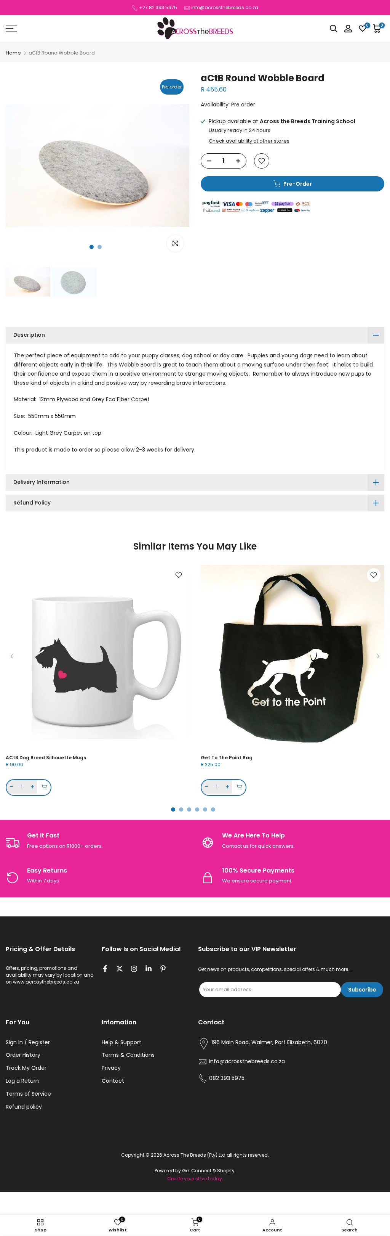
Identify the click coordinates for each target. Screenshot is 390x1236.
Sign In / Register (28, 1042)
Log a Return (22, 1081)
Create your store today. (195, 1179)
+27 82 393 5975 (158, 7)
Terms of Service (28, 1094)
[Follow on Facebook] (105, 969)
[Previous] (12, 656)
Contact (113, 1081)
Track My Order (26, 1068)
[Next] (377, 656)
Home (13, 52)
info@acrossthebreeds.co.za (224, 7)
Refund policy (24, 1107)
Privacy (111, 1068)
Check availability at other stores (249, 141)
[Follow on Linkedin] (148, 969)
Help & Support (121, 1042)
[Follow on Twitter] (119, 969)
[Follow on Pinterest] (163, 969)
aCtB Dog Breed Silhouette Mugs (46, 757)
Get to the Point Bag (227, 757)
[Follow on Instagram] (134, 969)
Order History (23, 1055)
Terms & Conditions (128, 1055)
